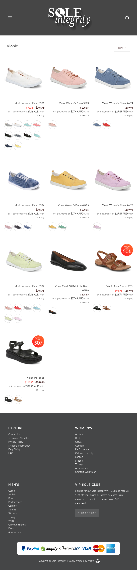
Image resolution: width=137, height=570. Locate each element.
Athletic (79, 434)
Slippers (79, 460)
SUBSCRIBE (87, 513)
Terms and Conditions (19, 438)
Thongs (79, 464)
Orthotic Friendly (84, 453)
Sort (120, 47)
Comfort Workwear (85, 471)
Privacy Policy (15, 441)
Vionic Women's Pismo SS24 (29, 205)
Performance (82, 449)
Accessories (81, 468)
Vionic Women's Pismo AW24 (117, 103)
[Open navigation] (10, 17)
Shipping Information (19, 445)
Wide (11, 520)
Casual (78, 441)
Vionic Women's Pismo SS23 (74, 103)
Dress (11, 528)
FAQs (11, 453)
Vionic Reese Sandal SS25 (119, 286)
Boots (78, 438)
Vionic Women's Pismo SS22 (29, 286)
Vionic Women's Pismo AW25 (73, 205)
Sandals (79, 456)
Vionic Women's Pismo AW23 (117, 205)
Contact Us (14, 434)
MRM (91, 560)
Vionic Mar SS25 (35, 377)
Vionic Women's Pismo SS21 (29, 103)
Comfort (79, 445)
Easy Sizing (14, 449)
